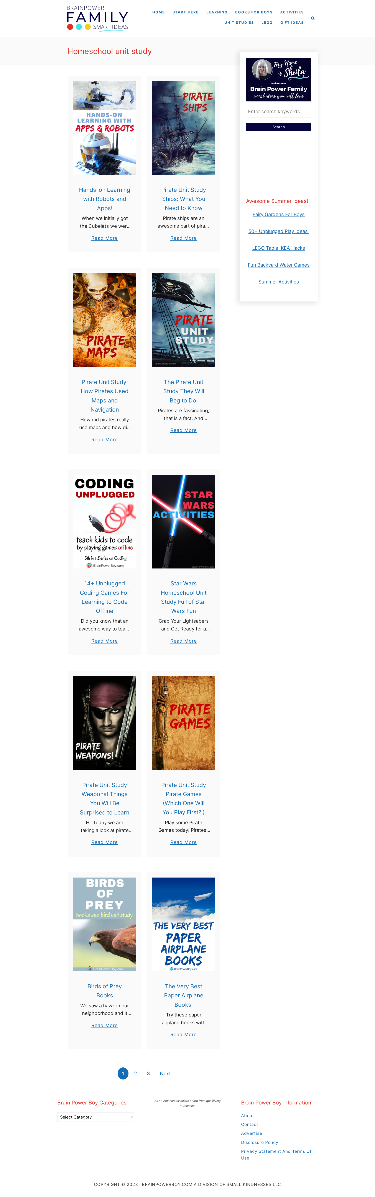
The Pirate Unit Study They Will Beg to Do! (183, 391)
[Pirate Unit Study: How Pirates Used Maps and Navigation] (104, 320)
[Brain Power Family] (97, 18)
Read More (104, 238)
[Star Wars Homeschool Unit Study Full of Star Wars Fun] (183, 521)
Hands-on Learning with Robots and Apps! (104, 199)
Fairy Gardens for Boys (279, 214)
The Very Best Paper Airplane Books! (183, 995)
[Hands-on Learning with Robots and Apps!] (104, 128)
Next (165, 1073)
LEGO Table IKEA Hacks (278, 248)
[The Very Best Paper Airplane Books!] (183, 924)
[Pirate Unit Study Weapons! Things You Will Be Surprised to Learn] (104, 723)
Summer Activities (278, 282)
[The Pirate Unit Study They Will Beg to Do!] (183, 320)
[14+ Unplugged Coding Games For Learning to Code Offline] (104, 521)
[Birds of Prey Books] (104, 924)
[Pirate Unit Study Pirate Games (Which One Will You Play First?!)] (183, 723)
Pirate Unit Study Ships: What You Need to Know (183, 199)
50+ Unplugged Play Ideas (278, 231)
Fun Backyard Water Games (279, 265)
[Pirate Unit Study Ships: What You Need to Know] (183, 128)
